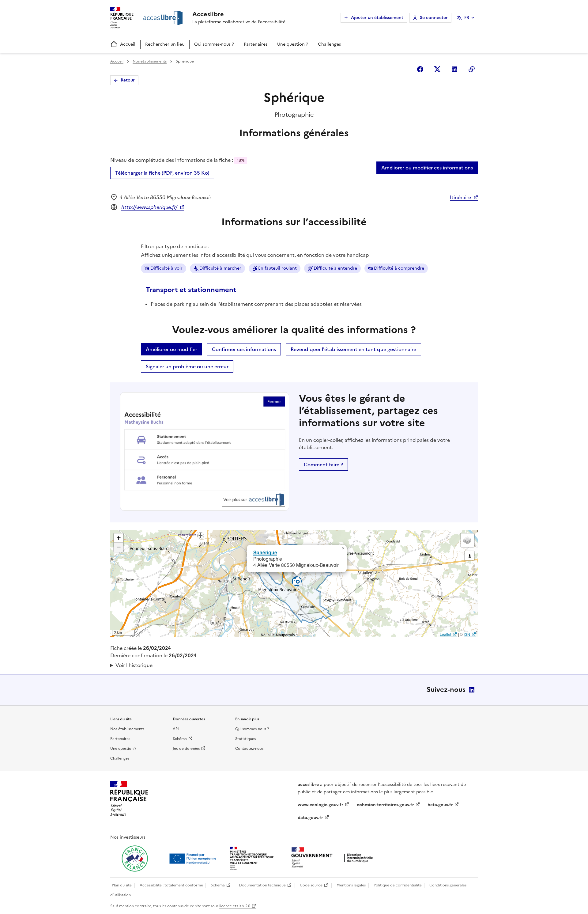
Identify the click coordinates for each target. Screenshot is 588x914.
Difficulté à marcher (220, 268)
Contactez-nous (249, 748)
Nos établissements (150, 61)
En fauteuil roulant (277, 268)
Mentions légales (351, 885)
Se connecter (434, 17)
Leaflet (445, 634)
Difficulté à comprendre (399, 268)
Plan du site (122, 885)
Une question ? (292, 44)
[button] (343, 548)
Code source (311, 885)
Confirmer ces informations (244, 349)
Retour (128, 80)
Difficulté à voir (166, 268)
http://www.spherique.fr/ (149, 207)
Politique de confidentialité (398, 885)
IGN (467, 634)
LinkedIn (472, 690)
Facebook (420, 69)
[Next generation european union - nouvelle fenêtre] (193, 858)
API (176, 729)
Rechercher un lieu (164, 44)
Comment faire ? (323, 464)
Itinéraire (460, 197)
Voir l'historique (134, 665)
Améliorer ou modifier (171, 349)
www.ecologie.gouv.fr (320, 805)
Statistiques (245, 738)
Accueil (127, 44)
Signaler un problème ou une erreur (187, 366)
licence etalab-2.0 (234, 906)
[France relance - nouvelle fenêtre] (134, 858)
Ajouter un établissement (377, 17)
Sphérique (265, 552)
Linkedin (454, 69)
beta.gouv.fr (440, 805)
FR (466, 17)
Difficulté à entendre (335, 268)
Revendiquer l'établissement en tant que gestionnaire (353, 349)
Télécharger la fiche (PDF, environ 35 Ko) (162, 172)
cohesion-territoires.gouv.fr (385, 805)
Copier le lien (472, 69)
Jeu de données (186, 748)
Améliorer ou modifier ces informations (427, 167)
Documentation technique (262, 885)
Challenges (329, 44)
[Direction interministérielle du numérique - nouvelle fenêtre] (333, 858)
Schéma (180, 738)
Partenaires (255, 44)
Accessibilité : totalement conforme (171, 885)
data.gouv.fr (310, 817)
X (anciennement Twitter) (437, 69)
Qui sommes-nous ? (214, 44)
